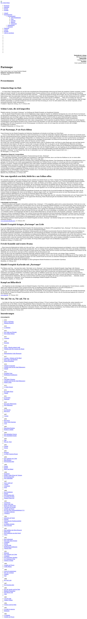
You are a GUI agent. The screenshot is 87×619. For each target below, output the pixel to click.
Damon (6, 493)
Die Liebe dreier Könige (10, 540)
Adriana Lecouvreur (9, 365)
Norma (6, 466)
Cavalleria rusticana (9, 512)
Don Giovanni (8, 525)
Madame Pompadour (9, 591)
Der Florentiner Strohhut (10, 557)
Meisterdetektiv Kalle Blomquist (12, 353)
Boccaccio (7, 411)
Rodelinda (7, 473)
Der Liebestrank (8, 539)
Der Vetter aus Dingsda (10, 332)
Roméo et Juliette (8, 429)
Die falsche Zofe (8, 592)
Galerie (6, 30)
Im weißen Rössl (8, 391)
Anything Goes (8, 373)
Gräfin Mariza (8, 566)
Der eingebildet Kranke (10, 435)
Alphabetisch (11, 25)
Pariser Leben (7, 382)
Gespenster (7, 486)
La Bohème (7, 327)
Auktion (6, 574)
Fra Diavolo (7, 410)
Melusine (6, 553)
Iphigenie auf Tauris (9, 518)
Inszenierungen (8, 14)
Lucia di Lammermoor (10, 571)
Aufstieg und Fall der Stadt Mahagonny (14, 367)
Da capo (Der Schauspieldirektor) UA (14, 510)
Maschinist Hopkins (9, 428)
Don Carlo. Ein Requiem (11, 359)
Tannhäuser (7, 502)
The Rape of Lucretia (10, 507)
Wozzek (6, 519)
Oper (12, 19)
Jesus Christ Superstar (10, 422)
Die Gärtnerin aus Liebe (10, 458)
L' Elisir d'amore (8, 387)
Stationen (6, 28)
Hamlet (6, 467)
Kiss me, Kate (8, 441)
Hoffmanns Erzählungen (10, 375)
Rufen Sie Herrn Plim (10, 505)
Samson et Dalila (8, 560)
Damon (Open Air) (9, 498)
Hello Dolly (7, 531)
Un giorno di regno (9, 496)
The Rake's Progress (9, 379)
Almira (6, 522)
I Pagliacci (7, 513)
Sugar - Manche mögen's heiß (12, 347)
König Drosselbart (9, 361)
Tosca (5, 534)
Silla (5, 440)
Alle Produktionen (16, 17)
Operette (13, 20)
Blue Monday (7, 460)
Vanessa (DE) (7, 548)
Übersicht (10, 26)
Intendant (6, 7)
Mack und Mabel (8, 469)
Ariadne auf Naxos (9, 508)
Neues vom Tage (8, 504)
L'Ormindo (7, 615)
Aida (5, 594)
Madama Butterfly (9, 323)
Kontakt (6, 10)
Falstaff (6, 368)
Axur (5, 423)
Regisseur (6, 5)
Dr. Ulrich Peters (5, 2)
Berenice (6, 452)
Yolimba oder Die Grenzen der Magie (14, 349)
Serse (5, 487)
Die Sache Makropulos (10, 403)
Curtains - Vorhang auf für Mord (12, 358)
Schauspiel (14, 23)
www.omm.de (4, 295)
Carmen (6, 416)
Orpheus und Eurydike (10, 604)
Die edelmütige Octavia (10, 434)
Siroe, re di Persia (9, 321)
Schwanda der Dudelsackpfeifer (12, 521)
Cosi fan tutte (7, 545)
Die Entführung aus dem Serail (12, 533)
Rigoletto (6, 343)
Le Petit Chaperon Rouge (11, 454)
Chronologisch (11, 16)
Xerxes (6, 448)
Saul (5, 575)
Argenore (6, 338)
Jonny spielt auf (8, 483)
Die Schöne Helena (9, 333)
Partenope (6, 399)
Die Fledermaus (8, 405)
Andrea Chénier (8, 600)
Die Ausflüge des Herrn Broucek (13, 530)
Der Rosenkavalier (9, 461)
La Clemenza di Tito (9, 559)
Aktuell (6, 13)
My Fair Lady (8, 580)
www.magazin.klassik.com (8, 221)
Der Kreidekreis (8, 492)
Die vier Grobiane (9, 572)
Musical (13, 22)
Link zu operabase (9, 33)
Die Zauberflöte (8, 478)
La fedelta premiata (9, 524)
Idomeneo (6, 610)
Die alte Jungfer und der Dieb (12, 589)
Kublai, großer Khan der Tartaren (13, 475)
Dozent (6, 8)
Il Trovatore (7, 397)
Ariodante (6, 542)
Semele (6, 543)
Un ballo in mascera (9, 609)
